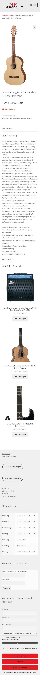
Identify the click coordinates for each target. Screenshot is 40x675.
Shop (12, 15)
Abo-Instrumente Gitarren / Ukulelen (20, 118)
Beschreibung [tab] (7, 128)
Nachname (5, 617)
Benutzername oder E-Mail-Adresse (14, 571)
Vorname (5, 609)
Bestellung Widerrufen (13, 478)
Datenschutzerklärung (10, 672)
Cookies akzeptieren (20, 656)
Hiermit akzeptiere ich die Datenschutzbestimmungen (11, 638)
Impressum (33, 672)
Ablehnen (20, 662)
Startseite (6, 15)
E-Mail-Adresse (6, 625)
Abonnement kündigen (13, 467)
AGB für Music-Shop (9, 456)
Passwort (5, 579)
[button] (34, 27)
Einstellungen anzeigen (20, 667)
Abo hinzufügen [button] (20, 319)
